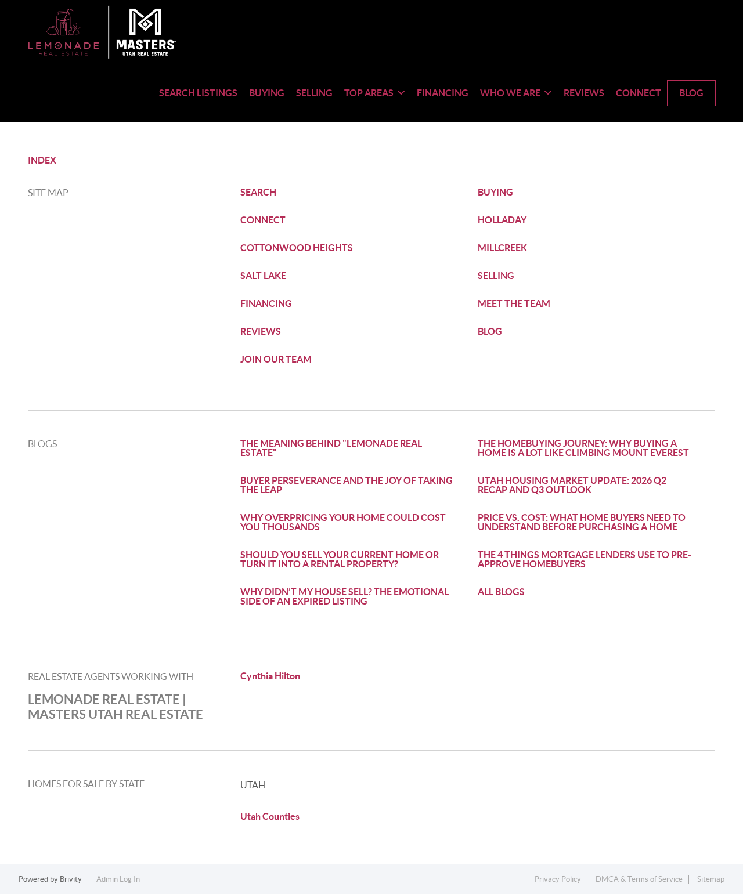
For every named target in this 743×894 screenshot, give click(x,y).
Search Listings (198, 93)
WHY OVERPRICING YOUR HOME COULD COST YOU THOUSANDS (343, 522)
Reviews (584, 93)
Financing (442, 93)
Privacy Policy (558, 879)
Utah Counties (270, 816)
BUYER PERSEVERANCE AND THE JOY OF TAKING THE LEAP (346, 485)
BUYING (495, 192)
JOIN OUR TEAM (276, 359)
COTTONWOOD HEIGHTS (296, 247)
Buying (266, 93)
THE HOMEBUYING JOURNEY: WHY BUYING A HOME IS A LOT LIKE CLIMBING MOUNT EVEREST (583, 448)
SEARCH (258, 192)
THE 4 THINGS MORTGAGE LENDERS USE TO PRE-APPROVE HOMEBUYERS (584, 559)
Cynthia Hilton (270, 676)
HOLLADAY (502, 220)
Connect (638, 93)
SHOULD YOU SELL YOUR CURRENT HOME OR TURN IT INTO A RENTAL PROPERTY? (339, 559)
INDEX (42, 160)
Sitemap (710, 879)
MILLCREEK (502, 247)
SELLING (496, 275)
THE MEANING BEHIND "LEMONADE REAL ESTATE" (331, 448)
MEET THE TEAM (514, 303)
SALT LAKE (263, 275)
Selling (314, 93)
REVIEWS (260, 331)
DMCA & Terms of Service (639, 879)
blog (691, 93)
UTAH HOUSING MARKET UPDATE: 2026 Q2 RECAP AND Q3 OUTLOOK (572, 485)
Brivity (71, 879)
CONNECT (263, 220)
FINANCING (266, 303)
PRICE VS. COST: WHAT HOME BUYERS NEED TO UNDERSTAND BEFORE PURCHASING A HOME (582, 522)
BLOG (490, 331)
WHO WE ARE (510, 93)
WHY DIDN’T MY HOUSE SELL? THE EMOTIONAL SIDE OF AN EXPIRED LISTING (344, 596)
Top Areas (369, 93)
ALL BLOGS (501, 591)
